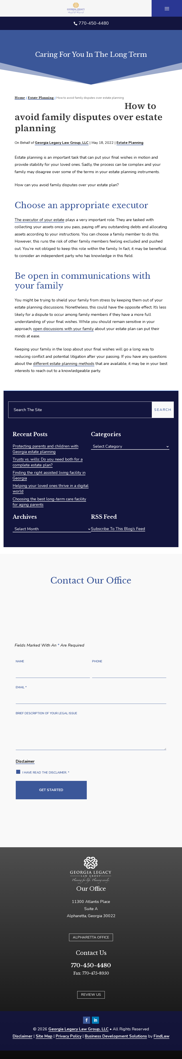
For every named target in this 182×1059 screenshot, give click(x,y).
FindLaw (161, 1036)
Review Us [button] (91, 994)
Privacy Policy (68, 1036)
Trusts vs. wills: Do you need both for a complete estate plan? (48, 462)
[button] (166, 8)
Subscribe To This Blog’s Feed (118, 528)
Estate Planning (130, 142)
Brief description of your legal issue (46, 713)
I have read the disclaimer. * (45, 772)
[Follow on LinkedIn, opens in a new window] (95, 1020)
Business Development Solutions (116, 1036)
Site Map (44, 1036)
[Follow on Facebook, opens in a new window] (86, 1020)
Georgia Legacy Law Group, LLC (62, 142)
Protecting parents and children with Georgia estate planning (45, 448)
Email (21, 687)
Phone (97, 661)
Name (20, 661)
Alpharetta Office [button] (91, 937)
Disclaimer (25, 761)
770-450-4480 (94, 23)
